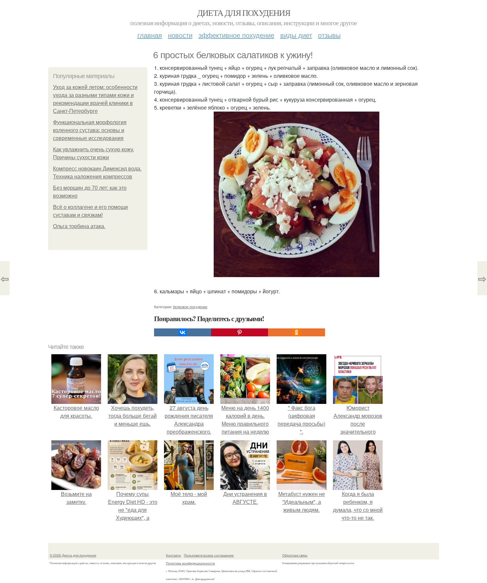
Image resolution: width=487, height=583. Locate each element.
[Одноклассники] (296, 332)
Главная (149, 35)
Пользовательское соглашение (209, 555)
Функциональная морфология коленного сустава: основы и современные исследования (90, 130)
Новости (180, 35)
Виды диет (296, 35)
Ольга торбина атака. (79, 226)
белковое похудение (190, 306)
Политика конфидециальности (190, 563)
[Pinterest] (239, 332)
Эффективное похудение (236, 35)
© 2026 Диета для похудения (73, 555)
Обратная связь (294, 555)
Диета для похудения (243, 12)
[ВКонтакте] (182, 332)
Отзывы (329, 35)
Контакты (173, 555)
